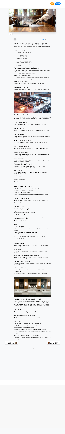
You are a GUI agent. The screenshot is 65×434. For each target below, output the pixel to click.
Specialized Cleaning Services (21, 58)
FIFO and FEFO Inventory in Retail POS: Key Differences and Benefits (54, 369)
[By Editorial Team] (6, 355)
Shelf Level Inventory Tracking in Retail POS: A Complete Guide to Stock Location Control (25, 369)
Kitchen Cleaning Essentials (21, 55)
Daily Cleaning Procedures (21, 53)
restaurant (28, 142)
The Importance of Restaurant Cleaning (23, 52)
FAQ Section (18, 65)
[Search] (48, 3)
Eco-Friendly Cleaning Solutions (22, 59)
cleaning (20, 188)
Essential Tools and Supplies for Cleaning (24, 62)
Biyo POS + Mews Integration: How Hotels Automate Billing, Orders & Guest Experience (39, 369)
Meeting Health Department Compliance (23, 61)
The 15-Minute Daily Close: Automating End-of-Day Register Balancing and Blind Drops (10, 369)
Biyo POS (15, 301)
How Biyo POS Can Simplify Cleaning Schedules (25, 64)
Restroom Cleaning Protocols (21, 56)
